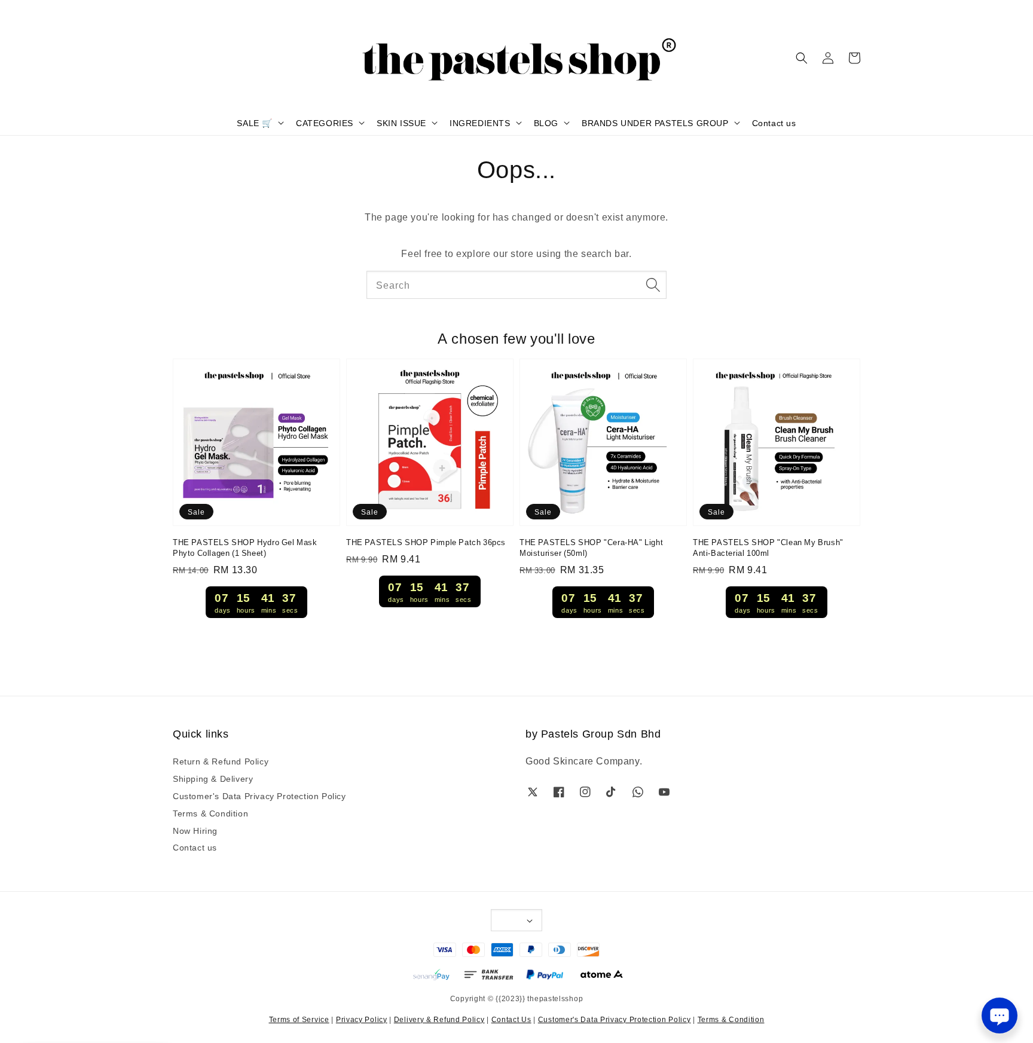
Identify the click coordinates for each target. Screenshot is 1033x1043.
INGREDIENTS (480, 122)
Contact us (774, 123)
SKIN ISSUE (401, 122)
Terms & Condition (210, 813)
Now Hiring (195, 830)
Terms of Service (299, 1019)
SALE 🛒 (255, 122)
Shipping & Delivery (213, 778)
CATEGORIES (324, 122)
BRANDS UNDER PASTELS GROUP (655, 122)
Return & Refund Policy (220, 761)
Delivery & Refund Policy (439, 1019)
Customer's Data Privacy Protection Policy (259, 796)
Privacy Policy (361, 1019)
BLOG (546, 122)
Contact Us (511, 1019)
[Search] (653, 284)
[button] (801, 58)
